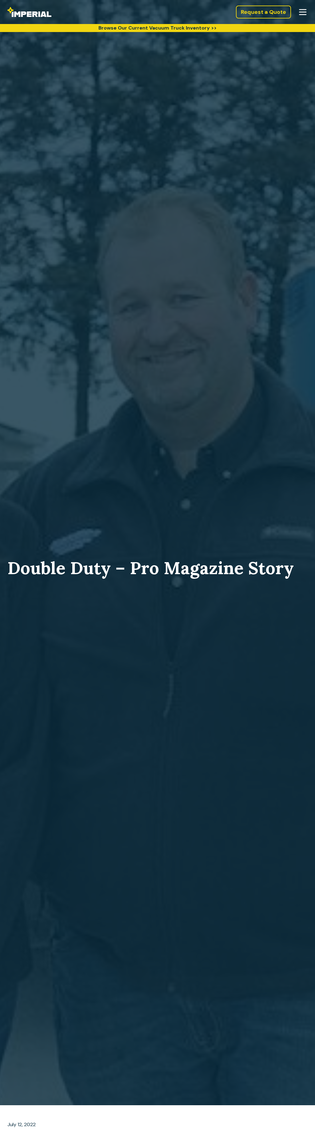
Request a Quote (263, 12)
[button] (303, 12)
